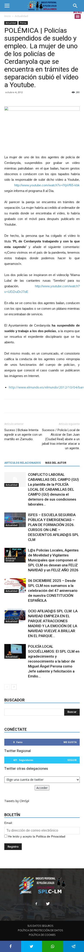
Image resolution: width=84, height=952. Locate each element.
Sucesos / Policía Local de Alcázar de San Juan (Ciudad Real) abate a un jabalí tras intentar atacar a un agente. (61, 439)
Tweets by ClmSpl (16, 801)
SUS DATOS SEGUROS (40, 926)
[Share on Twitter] (31, 946)
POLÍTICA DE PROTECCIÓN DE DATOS (40, 930)
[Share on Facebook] (10, 946)
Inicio (7, 16)
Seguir (72, 760)
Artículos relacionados (22, 462)
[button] (76, 6)
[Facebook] (36, 904)
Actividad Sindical (11, 559)
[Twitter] (48, 904)
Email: (8, 823)
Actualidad (21, 16)
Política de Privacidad (50, 836)
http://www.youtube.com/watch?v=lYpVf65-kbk (47, 185)
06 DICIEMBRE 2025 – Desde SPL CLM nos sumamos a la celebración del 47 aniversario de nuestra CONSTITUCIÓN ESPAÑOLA (53, 590)
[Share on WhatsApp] (52, 946)
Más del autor (55, 462)
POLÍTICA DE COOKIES (42, 935)
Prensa (23, 22)
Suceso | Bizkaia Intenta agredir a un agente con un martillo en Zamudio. (23, 434)
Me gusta (70, 742)
